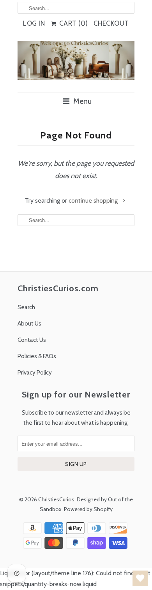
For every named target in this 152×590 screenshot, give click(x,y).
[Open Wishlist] (140, 578)
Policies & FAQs (37, 356)
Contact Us (32, 339)
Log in (34, 23)
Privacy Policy (35, 372)
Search (26, 307)
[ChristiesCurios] (76, 63)
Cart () (72, 23)
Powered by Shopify (88, 509)
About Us (29, 323)
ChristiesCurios (56, 499)
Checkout (111, 23)
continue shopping (94, 200)
